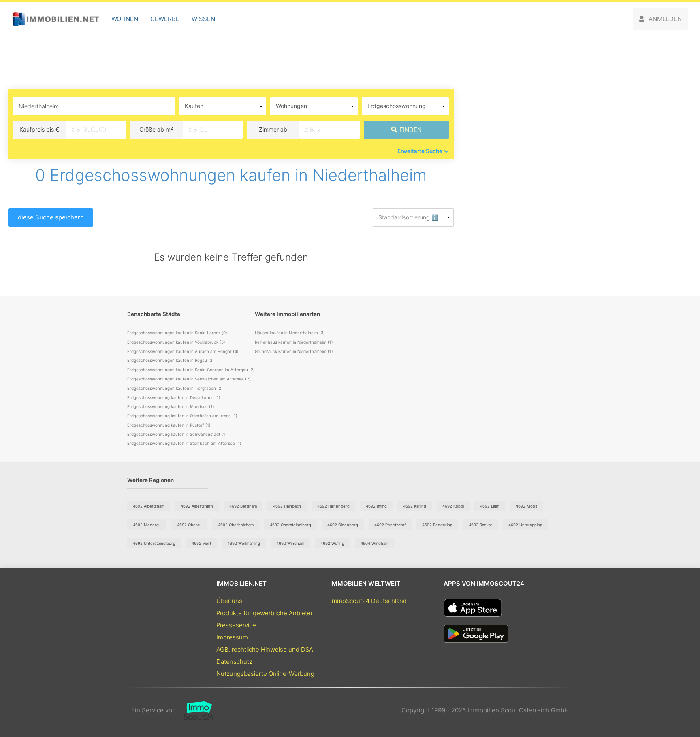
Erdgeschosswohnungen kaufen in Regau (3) (170, 360)
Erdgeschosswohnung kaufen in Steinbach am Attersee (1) (184, 443)
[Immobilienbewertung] (195, 710)
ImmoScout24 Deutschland (368, 601)
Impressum (232, 637)
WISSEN (203, 19)
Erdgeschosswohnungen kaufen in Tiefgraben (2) (175, 388)
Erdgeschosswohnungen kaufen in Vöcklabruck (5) (176, 342)
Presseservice (236, 625)
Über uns (229, 601)
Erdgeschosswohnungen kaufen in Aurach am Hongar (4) (183, 351)
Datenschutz (234, 661)
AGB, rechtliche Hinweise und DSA (264, 649)
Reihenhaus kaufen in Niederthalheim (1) (294, 342)
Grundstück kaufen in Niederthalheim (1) (294, 351)
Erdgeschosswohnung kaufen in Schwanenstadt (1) (177, 434)
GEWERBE (164, 19)
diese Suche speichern (51, 217)
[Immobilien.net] (55, 19)
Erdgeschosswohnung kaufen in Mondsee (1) (170, 406)
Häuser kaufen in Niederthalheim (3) (290, 332)
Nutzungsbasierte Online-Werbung (265, 674)
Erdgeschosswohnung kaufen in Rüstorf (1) (169, 425)
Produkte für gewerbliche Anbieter (264, 613)
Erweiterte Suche (419, 151)
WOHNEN (124, 19)
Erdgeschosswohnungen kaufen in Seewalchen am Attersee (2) (189, 378)
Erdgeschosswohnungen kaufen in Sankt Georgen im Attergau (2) (191, 369)
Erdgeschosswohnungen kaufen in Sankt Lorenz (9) (177, 332)
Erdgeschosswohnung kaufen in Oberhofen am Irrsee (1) (182, 415)
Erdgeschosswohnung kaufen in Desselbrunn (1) (173, 397)
